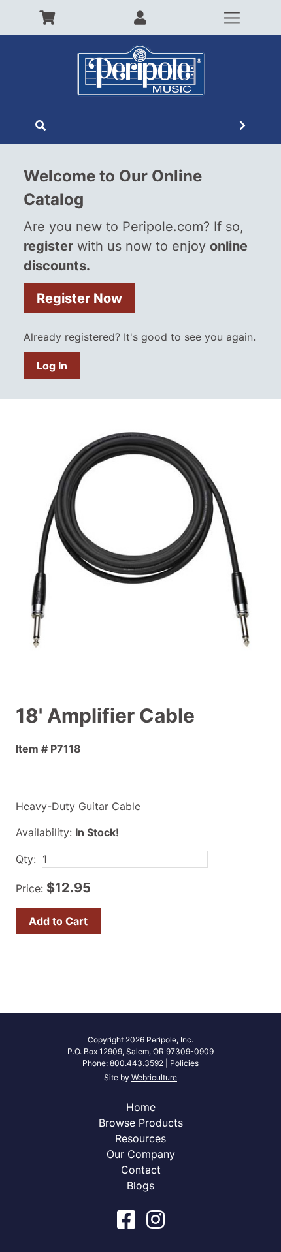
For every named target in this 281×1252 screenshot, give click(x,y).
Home (141, 1107)
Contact (141, 1169)
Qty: (26, 859)
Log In (52, 365)
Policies (184, 1063)
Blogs (140, 1185)
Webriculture (154, 1077)
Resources (140, 1138)
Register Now (79, 298)
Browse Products (141, 1122)
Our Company (141, 1154)
